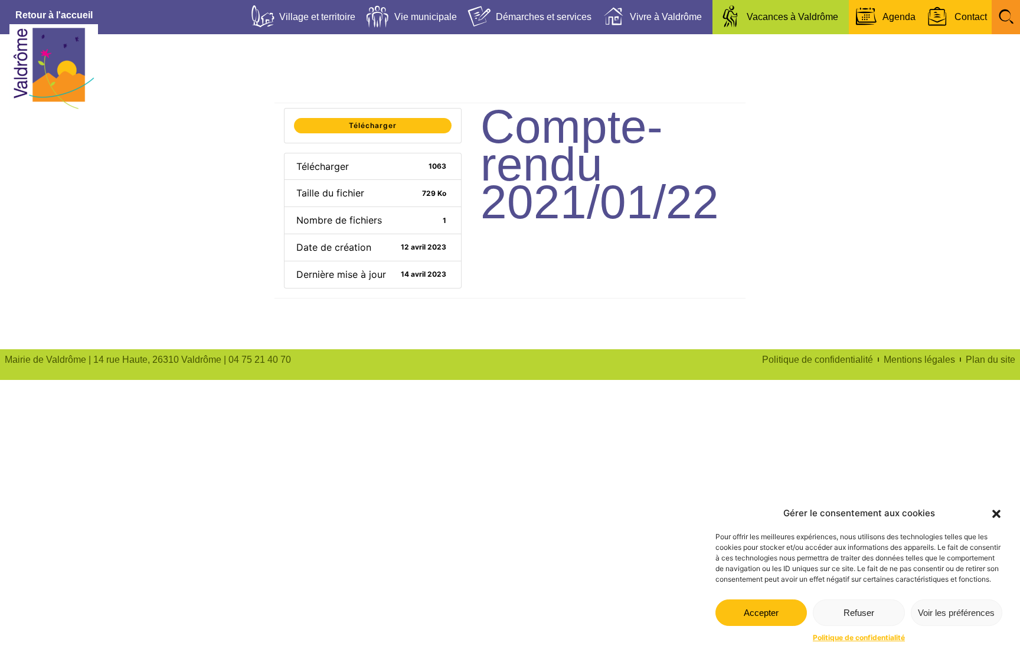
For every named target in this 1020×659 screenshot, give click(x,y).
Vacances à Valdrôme (792, 17)
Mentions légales (919, 360)
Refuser (859, 613)
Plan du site (990, 360)
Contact (970, 17)
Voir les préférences (956, 613)
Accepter (761, 613)
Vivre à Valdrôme (666, 17)
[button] (996, 514)
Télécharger (373, 125)
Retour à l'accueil (54, 15)
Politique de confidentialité (859, 637)
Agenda (899, 17)
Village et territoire (317, 17)
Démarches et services (543, 17)
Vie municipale (425, 17)
